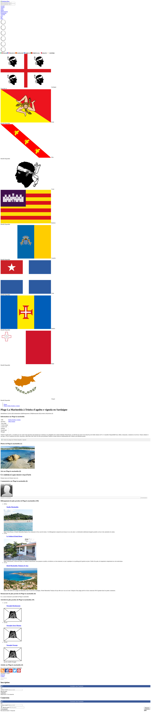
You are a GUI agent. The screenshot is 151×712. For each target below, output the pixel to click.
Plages (2, 10)
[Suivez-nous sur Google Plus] (11, 672)
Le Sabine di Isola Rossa (14, 536)
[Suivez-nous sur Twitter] (15, 672)
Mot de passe (4, 691)
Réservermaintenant (147, 708)
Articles (2, 7)
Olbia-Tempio (11, 421)
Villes (2, 8)
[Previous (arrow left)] (1, 679)
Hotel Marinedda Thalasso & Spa (17, 566)
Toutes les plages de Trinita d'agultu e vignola (14, 439)
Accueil (2, 6)
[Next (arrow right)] (2, 679)
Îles (1, 17)
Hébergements (4, 11)
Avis (2, 16)
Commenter (144, 497)
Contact (2, 676)
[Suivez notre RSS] (3, 672)
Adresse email (4, 689)
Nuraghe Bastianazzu (13, 606)
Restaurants (3, 13)
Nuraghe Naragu (12, 645)
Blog (2, 18)
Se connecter (10, 694)
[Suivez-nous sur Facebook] (7, 672)
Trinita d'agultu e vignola (14, 419)
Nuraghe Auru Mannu (14, 625)
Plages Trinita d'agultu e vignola (12, 405)
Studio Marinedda (12, 507)
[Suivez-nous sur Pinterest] (19, 672)
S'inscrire (12, 710)
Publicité (3, 675)
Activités (3, 14)
